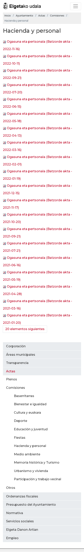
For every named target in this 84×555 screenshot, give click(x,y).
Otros (10, 488)
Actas (41, 15)
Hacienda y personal (30, 446)
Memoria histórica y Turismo (36, 462)
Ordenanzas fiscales (22, 496)
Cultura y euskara (27, 412)
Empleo (12, 538)
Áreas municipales (20, 354)
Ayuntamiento (24, 15)
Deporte (20, 421)
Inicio (7, 15)
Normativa (14, 513)
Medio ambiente (27, 454)
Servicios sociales (20, 521)
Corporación (16, 346)
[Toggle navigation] (75, 6)
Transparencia (17, 363)
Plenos (11, 379)
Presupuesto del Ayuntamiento (31, 504)
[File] (5, 41)
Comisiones (57, 15)
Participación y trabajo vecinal (37, 479)
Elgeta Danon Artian (22, 530)
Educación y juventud (31, 429)
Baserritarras (24, 396)
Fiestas (19, 437)
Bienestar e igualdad (30, 404)
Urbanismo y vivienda (31, 471)
